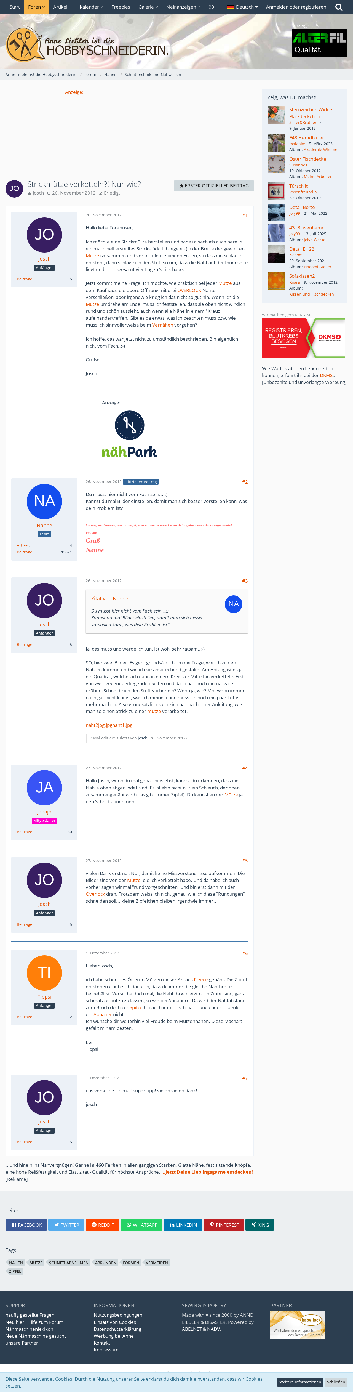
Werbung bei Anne (114, 1336)
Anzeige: (74, 92)
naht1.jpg (122, 725)
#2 (245, 482)
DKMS (326, 375)
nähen (16, 1262)
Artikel (23, 545)
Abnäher (102, 1014)
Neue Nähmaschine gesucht (36, 1336)
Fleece (201, 979)
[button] (242, 7)
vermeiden (157, 1262)
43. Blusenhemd (307, 227)
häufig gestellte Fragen (30, 1315)
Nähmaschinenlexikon (29, 1329)
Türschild (299, 186)
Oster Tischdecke (307, 159)
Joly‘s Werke (314, 239)
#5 (245, 860)
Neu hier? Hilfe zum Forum (34, 1322)
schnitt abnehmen (69, 1262)
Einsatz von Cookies (115, 1322)
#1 (245, 215)
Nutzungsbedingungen (118, 1315)
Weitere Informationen (300, 1382)
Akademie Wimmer (321, 149)
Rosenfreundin (303, 192)
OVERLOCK (189, 290)
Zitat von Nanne (109, 598)
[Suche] (338, 7)
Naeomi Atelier (317, 266)
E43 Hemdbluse (306, 137)
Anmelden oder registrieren (296, 7)
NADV (213, 1329)
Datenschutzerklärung (117, 1329)
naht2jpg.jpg (99, 725)
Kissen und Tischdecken (311, 294)
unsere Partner (22, 1343)
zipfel (15, 1271)
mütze (154, 711)
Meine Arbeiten (318, 176)
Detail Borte (302, 207)
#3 (245, 581)
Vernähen (162, 325)
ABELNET (192, 1329)
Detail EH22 (301, 249)
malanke (297, 143)
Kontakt (102, 1343)
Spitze (136, 1007)
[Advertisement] (129, 134)
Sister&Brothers (304, 122)
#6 (245, 953)
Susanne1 (298, 165)
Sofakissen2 (302, 276)
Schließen (336, 1382)
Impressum (106, 1349)
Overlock (95, 894)
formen (131, 1262)
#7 (245, 1078)
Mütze (92, 255)
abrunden (105, 1262)
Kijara (294, 282)
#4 (245, 768)
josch (38, 193)
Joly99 (294, 213)
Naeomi (296, 255)
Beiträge (24, 279)
